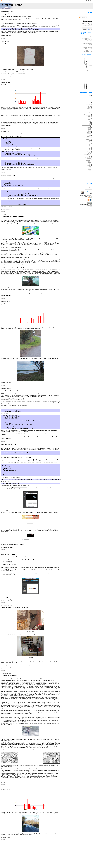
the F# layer (32, 530)
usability (89, 162)
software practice (87, 154)
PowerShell (89, 143)
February (86, 70)
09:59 (4, 169)
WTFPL (91, 206)
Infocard (89, 130)
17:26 (4, 438)
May (85, 67)
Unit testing (89, 161)
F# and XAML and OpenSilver (8, 444)
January (86, 71)
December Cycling (5, 789)
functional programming (7, 209)
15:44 (4, 295)
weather (9, 837)
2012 (85, 79)
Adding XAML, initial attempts (8, 597)
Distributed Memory (12, 4)
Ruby (90, 147)
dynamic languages (87, 118)
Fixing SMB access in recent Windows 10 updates (87, 48)
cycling (4, 837)
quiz (90, 145)
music (90, 140)
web (90, 166)
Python (89, 144)
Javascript (89, 134)
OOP (90, 142)
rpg (90, 146)
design (89, 117)
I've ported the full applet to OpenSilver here (19, 487)
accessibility (88, 104)
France (89, 124)
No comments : (8, 35)
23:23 (4, 35)
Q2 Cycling (3, 84)
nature (89, 141)
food (3, 77)
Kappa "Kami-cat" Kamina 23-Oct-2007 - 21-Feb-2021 (14, 607)
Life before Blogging (90, 187)
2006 (85, 85)
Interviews (89, 132)
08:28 (4, 125)
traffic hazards (88, 160)
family (90, 121)
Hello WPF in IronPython (88, 36)
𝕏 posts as (87, 20)
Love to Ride (90, 24)
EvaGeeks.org (89, 195)
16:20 (4, 76)
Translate (90, 29)
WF (90, 167)
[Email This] (1, 38)
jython (90, 135)
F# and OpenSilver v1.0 (7, 14)
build (90, 110)
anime (4, 782)
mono (89, 138)
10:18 (4, 382)
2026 (85, 58)
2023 (85, 61)
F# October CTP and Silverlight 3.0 (9, 564)
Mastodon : (86, 23)
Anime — (89, 40)
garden (89, 126)
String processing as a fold (8, 175)
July (85, 66)
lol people (88, 136)
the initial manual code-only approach (35, 396)
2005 (85, 86)
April (86, 68)
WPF (90, 170)
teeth (90, 156)
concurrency (88, 115)
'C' (90, 103)
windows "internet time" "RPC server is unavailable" (87, 39)
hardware (89, 128)
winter (89, 168)
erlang (89, 119)
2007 (85, 84)
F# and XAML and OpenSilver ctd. (9, 390)
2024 (85, 60)
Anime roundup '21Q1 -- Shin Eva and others (12, 216)
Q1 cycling (3, 304)
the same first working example (19, 573)
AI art (90, 105)
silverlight (11, 547)
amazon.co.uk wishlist (88, 189)
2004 (85, 87)
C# (90, 111)
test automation (88, 157)
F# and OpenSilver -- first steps (9, 554)
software (89, 153)
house (89, 129)
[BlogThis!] (2, 38)
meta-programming (87, 137)
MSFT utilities (88, 139)
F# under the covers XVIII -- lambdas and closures (13, 134)
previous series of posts (11, 16)
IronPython (89, 133)
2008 (85, 83)
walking (89, 163)
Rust (90, 148)
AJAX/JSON (89, 106)
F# (3, 209)
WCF (90, 164)
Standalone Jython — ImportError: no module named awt (87, 42)
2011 (85, 80)
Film (89, 122)
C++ (90, 112)
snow (90, 152)
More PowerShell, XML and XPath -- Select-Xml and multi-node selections (86, 46)
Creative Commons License (89, 205)
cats (3, 668)
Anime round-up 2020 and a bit (9, 675)
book (90, 109)
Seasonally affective (87, 150)
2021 (85, 63)
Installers (89, 131)
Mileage (6, 837)
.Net (89, 102)
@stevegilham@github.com (87, 25)
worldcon (89, 169)
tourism (89, 159)
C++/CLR (89, 113)
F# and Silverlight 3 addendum (8, 565)
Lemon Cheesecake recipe (7, 43)
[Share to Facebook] (4, 38)
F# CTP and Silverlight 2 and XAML (9, 562)
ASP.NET (89, 108)
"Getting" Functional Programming (88, 49)
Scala (90, 149)
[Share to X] (3, 38)
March (86, 69)
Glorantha (89, 127)
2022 (85, 62)
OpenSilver (8, 569)
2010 (85, 81)
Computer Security (87, 114)
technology (89, 155)
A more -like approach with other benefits (13, 544)
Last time (2, 393)
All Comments (82, 17)
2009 (85, 82)
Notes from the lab (6, 547)
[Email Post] (10, 35)
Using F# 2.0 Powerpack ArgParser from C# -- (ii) (88, 51)
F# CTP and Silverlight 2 (7, 561)
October (86, 64)
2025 (85, 59)
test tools (89, 158)
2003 (85, 88)
